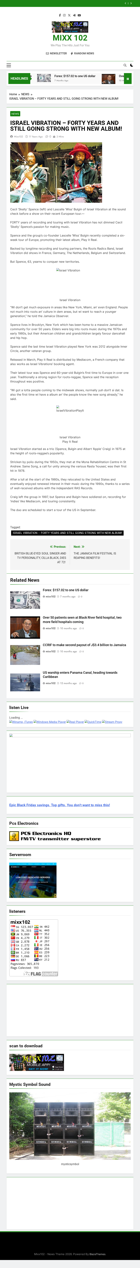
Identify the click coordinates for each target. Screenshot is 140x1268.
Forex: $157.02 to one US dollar (62, 76)
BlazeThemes (97, 1254)
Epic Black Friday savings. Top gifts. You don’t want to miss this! (59, 805)
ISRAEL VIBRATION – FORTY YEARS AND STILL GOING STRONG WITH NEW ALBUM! (67, 533)
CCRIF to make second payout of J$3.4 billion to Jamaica (79, 3)
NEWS (15, 114)
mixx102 (18, 136)
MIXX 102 (70, 37)
